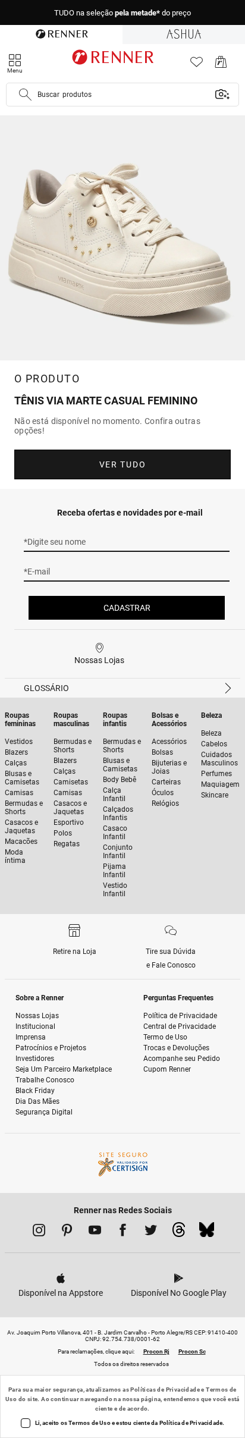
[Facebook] (122, 1232)
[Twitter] (150, 1232)
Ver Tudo (122, 464)
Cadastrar (126, 608)
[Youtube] (94, 1232)
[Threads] (178, 1233)
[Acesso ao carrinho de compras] (220, 65)
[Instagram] (39, 1232)
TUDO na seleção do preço (122, 12)
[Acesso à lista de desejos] (196, 65)
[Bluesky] (206, 1233)
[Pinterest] (66, 1232)
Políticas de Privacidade (165, 1389)
